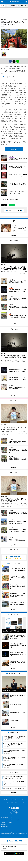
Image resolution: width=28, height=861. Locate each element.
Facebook (12, 812)
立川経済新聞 (14, 2)
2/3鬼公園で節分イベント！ (10, 199)
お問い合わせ (5, 824)
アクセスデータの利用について (8, 822)
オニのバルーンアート (10, 77)
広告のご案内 (5, 826)
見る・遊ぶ (13, 5)
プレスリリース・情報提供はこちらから (10, 820)
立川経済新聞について (7, 817)
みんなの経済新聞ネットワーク (14, 841)
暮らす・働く (24, 5)
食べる (8, 5)
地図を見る (14, 149)
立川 (3, 26)
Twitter (16, 812)
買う (18, 5)
